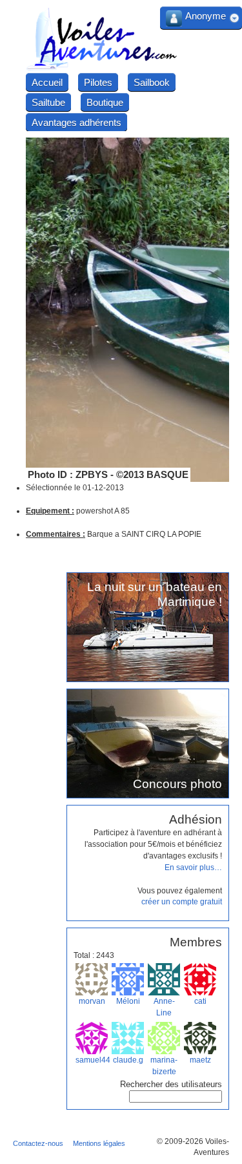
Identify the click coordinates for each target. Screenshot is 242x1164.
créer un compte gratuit (181, 901)
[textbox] (175, 1096)
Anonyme (205, 15)
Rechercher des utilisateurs (171, 1084)
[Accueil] (102, 68)
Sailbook (152, 82)
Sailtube (48, 102)
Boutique (104, 102)
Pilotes (98, 82)
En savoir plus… (193, 867)
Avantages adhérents (76, 122)
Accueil (47, 82)
